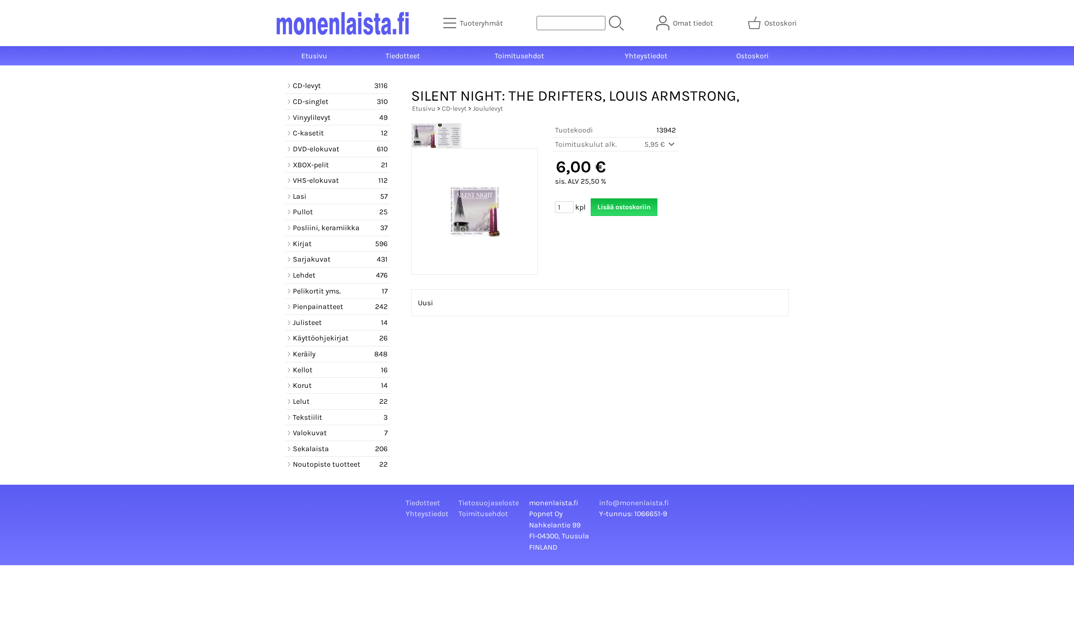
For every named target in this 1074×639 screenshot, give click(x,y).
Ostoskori (752, 56)
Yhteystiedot (646, 56)
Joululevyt (488, 108)
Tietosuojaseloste (489, 503)
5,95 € (655, 144)
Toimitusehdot (519, 56)
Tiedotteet (403, 56)
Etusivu (314, 56)
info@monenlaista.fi (634, 503)
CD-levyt (454, 108)
